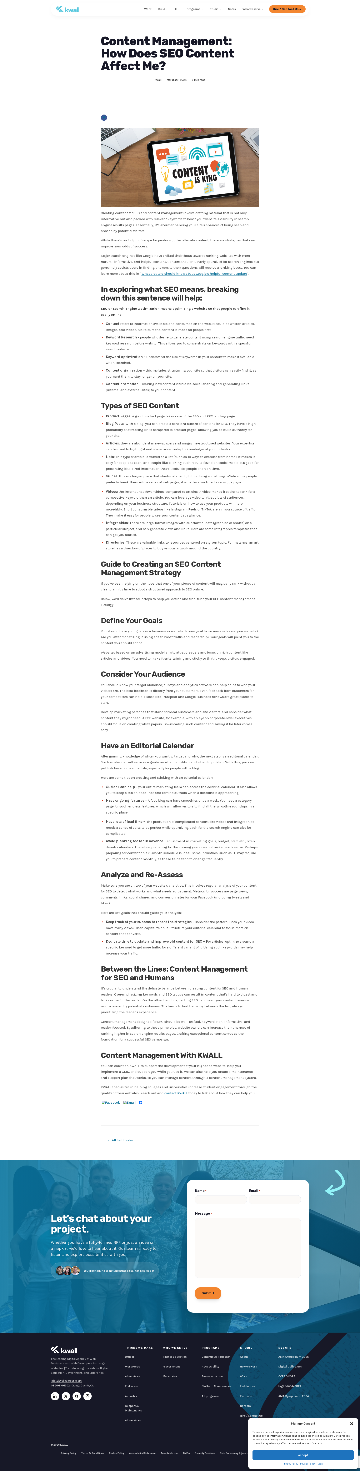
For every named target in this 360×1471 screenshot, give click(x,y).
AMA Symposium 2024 (293, 1396)
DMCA (186, 1453)
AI (176, 9)
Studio (214, 9)
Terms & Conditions (92, 1453)
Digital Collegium (290, 1366)
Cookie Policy (116, 1453)
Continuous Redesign (216, 1357)
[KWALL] (67, 9)
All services (133, 1420)
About (244, 1357)
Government (171, 1366)
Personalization (212, 1376)
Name (200, 1191)
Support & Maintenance (133, 1408)
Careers (245, 1406)
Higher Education (175, 1357)
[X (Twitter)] (66, 1396)
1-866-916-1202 (60, 1385)
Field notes (247, 1386)
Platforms (131, 1386)
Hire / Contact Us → (287, 9)
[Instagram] (87, 1396)
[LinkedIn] (55, 1396)
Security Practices (205, 1453)
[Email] (129, 1102)
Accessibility (210, 1366)
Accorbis (131, 1396)
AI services (132, 1376)
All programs (210, 1396)
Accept (303, 1455)
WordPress (132, 1366)
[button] (352, 1424)
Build (161, 9)
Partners (246, 1396)
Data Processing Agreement (236, 1453)
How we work (248, 1366)
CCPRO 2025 (286, 1376)
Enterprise (170, 1376)
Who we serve (251, 9)
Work (147, 9)
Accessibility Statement (142, 1453)
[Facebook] (104, 118)
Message (203, 1213)
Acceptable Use (169, 1453)
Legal (320, 1463)
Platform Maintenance (216, 1386)
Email (254, 1191)
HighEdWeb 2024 (289, 1386)
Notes (232, 9)
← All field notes (121, 1140)
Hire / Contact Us (251, 1415)
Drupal (129, 1357)
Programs (193, 9)
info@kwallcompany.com (66, 1380)
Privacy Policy (290, 1463)
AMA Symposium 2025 (293, 1357)
